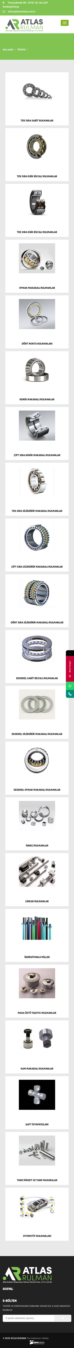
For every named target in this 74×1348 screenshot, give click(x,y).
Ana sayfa (8, 49)
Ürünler (21, 49)
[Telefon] (70, 694)
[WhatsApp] (70, 686)
